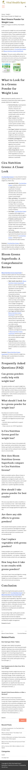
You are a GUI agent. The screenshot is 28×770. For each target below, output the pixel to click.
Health (9, 623)
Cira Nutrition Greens (20, 49)
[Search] (25, 6)
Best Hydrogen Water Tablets (11, 642)
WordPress (5, 767)
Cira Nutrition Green (20, 211)
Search (3, 717)
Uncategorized (5, 757)
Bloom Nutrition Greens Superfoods (13, 51)
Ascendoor (16, 765)
